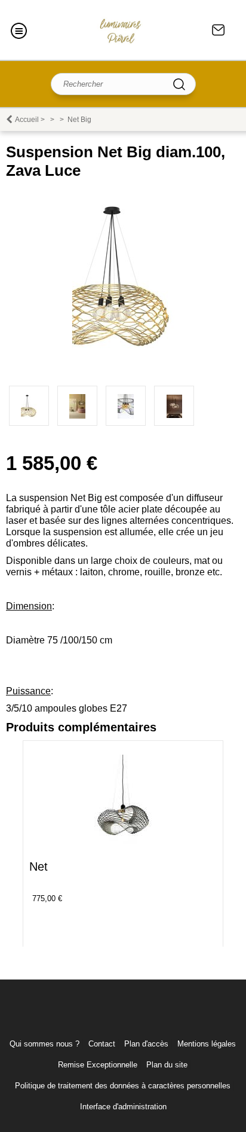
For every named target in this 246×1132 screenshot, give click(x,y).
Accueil (27, 119)
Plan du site (166, 1064)
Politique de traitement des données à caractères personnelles (122, 1085)
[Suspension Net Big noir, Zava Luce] (77, 406)
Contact (218, 29)
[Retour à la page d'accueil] (120, 30)
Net (38, 866)
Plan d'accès (146, 1043)
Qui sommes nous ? (44, 1043)
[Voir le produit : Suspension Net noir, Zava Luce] (123, 841)
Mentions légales (206, 1043)
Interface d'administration (123, 1106)
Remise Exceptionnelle (97, 1064)
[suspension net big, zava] (174, 406)
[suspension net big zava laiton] (123, 351)
